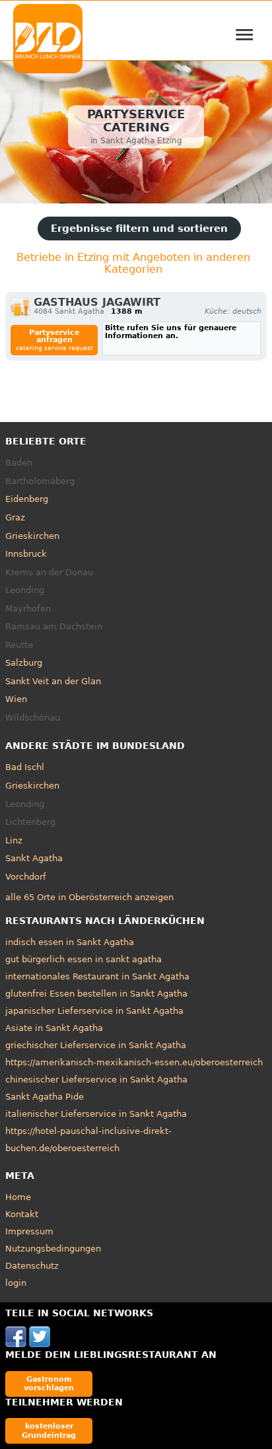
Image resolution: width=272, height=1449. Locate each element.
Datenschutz (32, 1266)
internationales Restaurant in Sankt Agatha (97, 976)
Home (18, 1197)
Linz (13, 840)
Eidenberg (26, 499)
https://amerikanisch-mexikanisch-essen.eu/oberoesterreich (134, 1062)
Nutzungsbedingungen (53, 1249)
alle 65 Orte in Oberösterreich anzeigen (89, 897)
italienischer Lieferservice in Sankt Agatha (96, 1114)
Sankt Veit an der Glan (53, 681)
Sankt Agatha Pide (44, 1097)
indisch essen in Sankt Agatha (69, 942)
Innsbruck (26, 554)
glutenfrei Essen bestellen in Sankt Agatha (96, 994)
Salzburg (23, 663)
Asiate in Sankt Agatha (54, 1028)
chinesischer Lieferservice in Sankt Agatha (96, 1079)
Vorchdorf (25, 877)
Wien (16, 699)
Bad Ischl (24, 767)
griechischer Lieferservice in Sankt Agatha (95, 1045)
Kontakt (21, 1214)
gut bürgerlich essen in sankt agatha (83, 959)
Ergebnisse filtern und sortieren (139, 228)
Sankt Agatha (34, 858)
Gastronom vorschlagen (49, 1383)
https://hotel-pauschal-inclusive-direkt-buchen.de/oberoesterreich (88, 1139)
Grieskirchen (32, 536)
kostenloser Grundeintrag (49, 1430)
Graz (15, 517)
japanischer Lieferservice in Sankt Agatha (94, 1011)
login (15, 1283)
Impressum (29, 1231)
